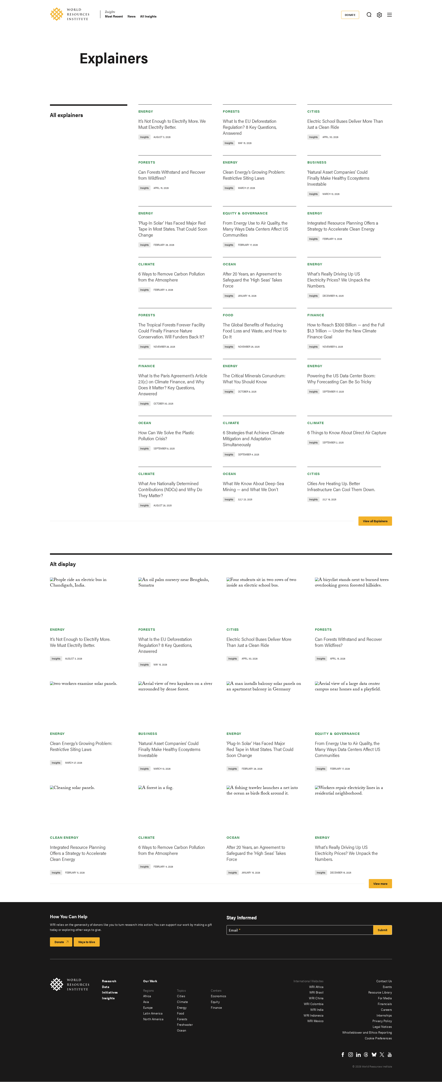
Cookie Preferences (378, 1038)
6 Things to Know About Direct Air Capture (346, 432)
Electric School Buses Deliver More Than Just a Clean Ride (345, 123)
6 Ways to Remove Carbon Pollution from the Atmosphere (171, 276)
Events (387, 986)
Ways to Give (86, 942)
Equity (215, 1001)
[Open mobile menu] (389, 15)
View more (380, 883)
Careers (386, 1009)
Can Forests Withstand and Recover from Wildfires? (171, 174)
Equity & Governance (245, 213)
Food (228, 314)
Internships (384, 1015)
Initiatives (110, 992)
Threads (366, 1054)
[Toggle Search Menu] (369, 15)
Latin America (153, 1013)
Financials (385, 1003)
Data (105, 986)
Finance (315, 314)
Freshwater (185, 1024)
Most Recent (114, 16)
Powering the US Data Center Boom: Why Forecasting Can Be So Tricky (341, 378)
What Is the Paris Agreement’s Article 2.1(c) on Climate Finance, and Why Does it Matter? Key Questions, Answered (172, 384)
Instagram (350, 1054)
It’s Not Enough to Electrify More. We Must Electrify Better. (172, 123)
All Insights (148, 16)
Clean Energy (64, 837)
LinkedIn (358, 1054)
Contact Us (384, 981)
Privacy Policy (382, 1020)
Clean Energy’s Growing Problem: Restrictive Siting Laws (254, 174)
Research (109, 981)
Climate (146, 263)
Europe (148, 1007)
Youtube (389, 1054)
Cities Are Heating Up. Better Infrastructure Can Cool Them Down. (341, 486)
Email (233, 930)
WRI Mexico (315, 1020)
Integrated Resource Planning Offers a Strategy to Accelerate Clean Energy (342, 225)
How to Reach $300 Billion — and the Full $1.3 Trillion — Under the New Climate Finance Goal (345, 330)
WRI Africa (316, 986)
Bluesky (374, 1054)
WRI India (317, 1009)
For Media (385, 998)
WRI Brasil (316, 992)
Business (316, 162)
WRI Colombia (314, 1003)
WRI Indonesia (314, 1015)
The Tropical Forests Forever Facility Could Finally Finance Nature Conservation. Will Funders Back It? (171, 330)
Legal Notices (382, 1026)
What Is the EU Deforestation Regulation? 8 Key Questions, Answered (249, 126)
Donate (350, 15)
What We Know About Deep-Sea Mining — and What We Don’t (253, 486)
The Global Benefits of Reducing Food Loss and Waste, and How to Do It (254, 330)
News (132, 16)
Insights (110, 12)
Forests (231, 111)
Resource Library (380, 992)
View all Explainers (375, 521)
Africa (147, 996)
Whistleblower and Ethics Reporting (367, 1032)
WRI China (316, 998)
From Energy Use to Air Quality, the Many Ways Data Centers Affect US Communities (255, 228)
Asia (146, 1001)
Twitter (382, 1054)
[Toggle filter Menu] (379, 15)
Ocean (229, 263)
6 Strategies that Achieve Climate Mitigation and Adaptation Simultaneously (253, 438)
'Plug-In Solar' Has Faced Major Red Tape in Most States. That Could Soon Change (172, 228)
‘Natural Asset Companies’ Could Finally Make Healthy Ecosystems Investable (338, 177)
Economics (218, 996)
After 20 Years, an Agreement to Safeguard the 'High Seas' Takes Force (252, 279)
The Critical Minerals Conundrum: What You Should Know (254, 378)
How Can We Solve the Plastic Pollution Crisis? (166, 435)
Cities (313, 111)
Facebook (342, 1054)
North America (153, 1019)
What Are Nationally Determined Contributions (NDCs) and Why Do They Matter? (170, 489)
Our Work (150, 981)
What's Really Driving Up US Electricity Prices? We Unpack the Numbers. (338, 279)
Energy (145, 111)
